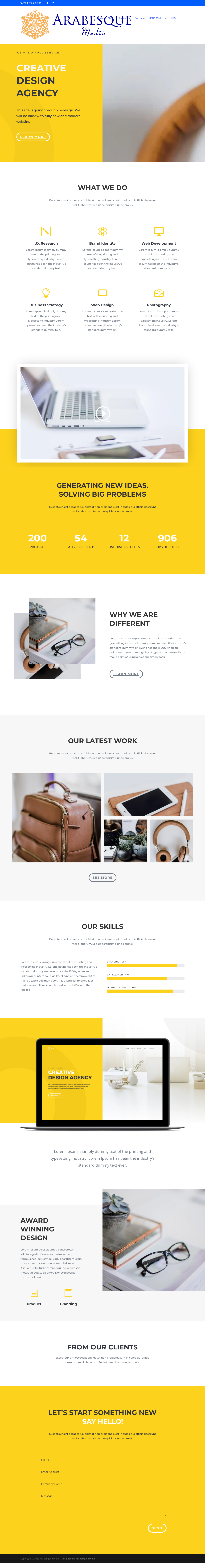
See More (103, 878)
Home (100, 18)
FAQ (173, 18)
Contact (101, 31)
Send (157, 1528)
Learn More (33, 137)
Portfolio (140, 18)
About (111, 18)
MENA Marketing (158, 18)
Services (123, 18)
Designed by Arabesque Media (78, 1558)
